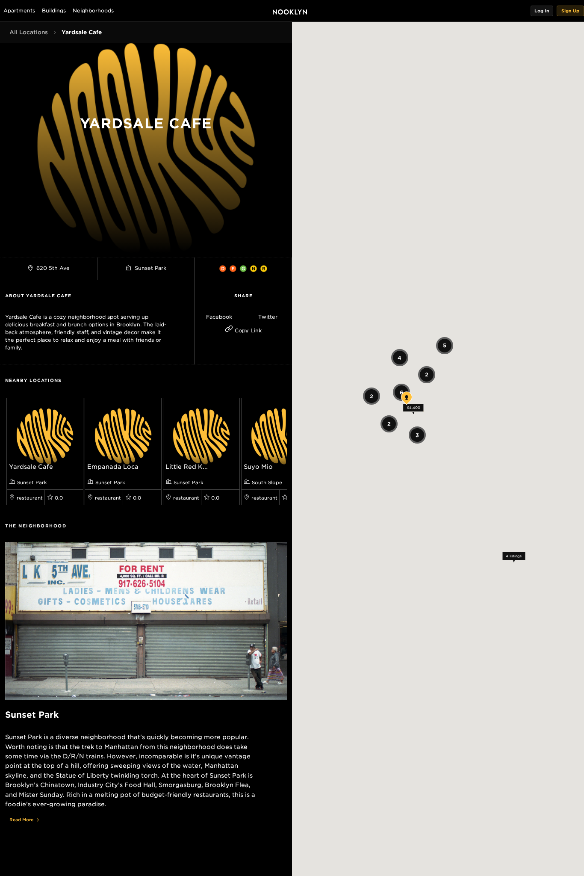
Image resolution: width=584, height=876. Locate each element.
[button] (542, 11)
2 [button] (371, 396)
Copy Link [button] (247, 330)
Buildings (54, 10)
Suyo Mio (258, 466)
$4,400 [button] (413, 407)
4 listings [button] (514, 556)
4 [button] (399, 357)
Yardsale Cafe (31, 466)
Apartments (19, 10)
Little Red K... (186, 466)
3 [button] (417, 435)
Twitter (267, 317)
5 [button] (444, 345)
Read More (21, 819)
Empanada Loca (113, 466)
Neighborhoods (93, 10)
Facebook (219, 317)
